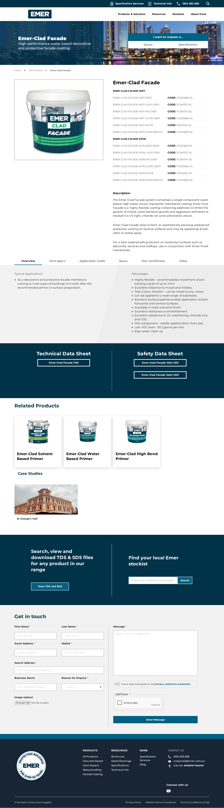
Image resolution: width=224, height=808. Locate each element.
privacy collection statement (172, 684)
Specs (123, 261)
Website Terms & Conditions (161, 802)
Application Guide (92, 261)
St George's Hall (27, 518)
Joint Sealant (91, 765)
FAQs (143, 764)
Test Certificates (153, 261)
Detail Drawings (121, 761)
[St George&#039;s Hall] (46, 500)
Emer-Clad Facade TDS (64, 362)
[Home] (36, 14)
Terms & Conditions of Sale (195, 802)
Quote (148, 44)
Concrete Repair (93, 761)
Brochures (117, 756)
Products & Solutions (131, 14)
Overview (28, 261)
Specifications (120, 765)
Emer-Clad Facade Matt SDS (160, 362)
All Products (36, 70)
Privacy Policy (133, 802)
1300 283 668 (190, 3)
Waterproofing (92, 769)
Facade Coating (93, 774)
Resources (158, 14)
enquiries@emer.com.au (189, 761)
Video (183, 261)
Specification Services (129, 3)
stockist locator (194, 765)
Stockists (178, 14)
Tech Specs (57, 261)
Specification (188, 44)
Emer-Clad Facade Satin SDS (160, 374)
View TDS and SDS (50, 586)
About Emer (199, 14)
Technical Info (163, 3)
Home (17, 70)
